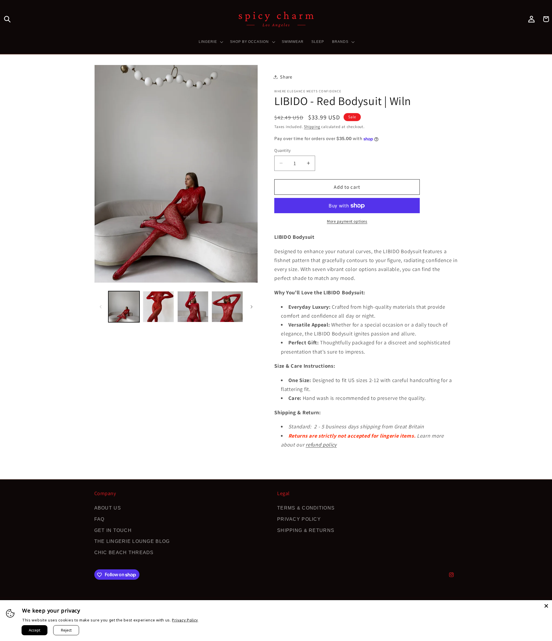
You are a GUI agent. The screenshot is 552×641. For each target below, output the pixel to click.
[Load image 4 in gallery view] (227, 306)
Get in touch (113, 530)
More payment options (347, 221)
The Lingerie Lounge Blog (132, 541)
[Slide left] (100, 306)
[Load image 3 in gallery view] (192, 306)
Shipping (312, 126)
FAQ (99, 519)
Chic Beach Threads (124, 552)
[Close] (546, 606)
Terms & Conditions (306, 507)
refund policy (321, 444)
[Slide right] (251, 306)
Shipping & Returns (305, 530)
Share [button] (286, 77)
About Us (107, 507)
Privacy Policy (299, 519)
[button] (7, 19)
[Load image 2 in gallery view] (158, 306)
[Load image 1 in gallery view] (123, 306)
